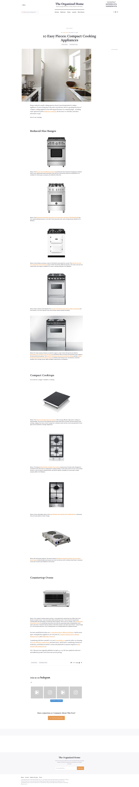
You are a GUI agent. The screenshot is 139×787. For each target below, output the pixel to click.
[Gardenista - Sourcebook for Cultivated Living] (111, 6)
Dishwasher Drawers (48, 636)
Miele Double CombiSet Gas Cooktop (50, 467)
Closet (69, 12)
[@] (34, 683)
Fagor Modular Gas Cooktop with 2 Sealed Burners (63, 514)
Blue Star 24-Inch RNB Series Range (45, 171)
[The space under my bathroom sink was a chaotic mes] (63, 692)
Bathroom (63, 12)
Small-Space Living (73, 44)
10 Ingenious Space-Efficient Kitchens (62, 632)
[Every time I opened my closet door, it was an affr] (37, 692)
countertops (45, 642)
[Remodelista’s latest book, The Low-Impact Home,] (76, 692)
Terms (40, 777)
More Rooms (81, 12)
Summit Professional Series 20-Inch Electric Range (60, 356)
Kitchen (57, 12)
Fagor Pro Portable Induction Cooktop (46, 419)
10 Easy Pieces (64, 44)
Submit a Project (34, 777)
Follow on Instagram (57, 700)
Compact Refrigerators (67, 634)
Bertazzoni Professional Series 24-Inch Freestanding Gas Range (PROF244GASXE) (57, 217)
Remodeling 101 (60, 640)
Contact (27, 777)
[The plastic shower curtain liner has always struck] (50, 692)
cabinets (38, 642)
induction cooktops (50, 111)
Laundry (74, 12)
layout (33, 642)
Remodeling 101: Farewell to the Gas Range (41, 354)
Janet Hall (65, 32)
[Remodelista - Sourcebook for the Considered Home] (111, 4)
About (22, 777)
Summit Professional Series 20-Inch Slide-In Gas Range (65, 308)
